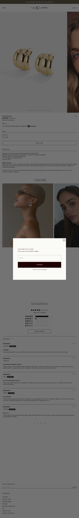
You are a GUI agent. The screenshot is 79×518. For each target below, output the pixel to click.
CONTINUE (39, 264)
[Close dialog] (64, 240)
